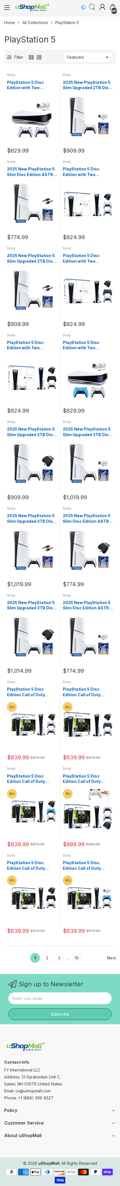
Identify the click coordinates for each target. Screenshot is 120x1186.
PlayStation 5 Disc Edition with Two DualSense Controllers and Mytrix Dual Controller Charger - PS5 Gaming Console (31, 85)
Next (111, 958)
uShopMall (48, 1163)
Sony (11, 75)
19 (76, 958)
